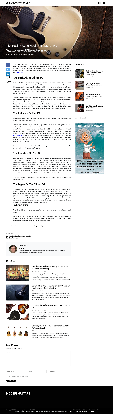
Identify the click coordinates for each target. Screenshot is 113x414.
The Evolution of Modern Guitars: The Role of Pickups (94, 95)
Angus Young (17, 135)
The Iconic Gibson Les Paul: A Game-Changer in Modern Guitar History (94, 72)
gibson (9, 226)
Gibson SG (19, 73)
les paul (21, 226)
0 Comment (32, 54)
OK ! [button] (71, 411)
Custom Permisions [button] (81, 411)
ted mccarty (28, 226)
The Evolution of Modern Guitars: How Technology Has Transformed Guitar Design (51, 287)
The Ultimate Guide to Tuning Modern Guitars (94, 107)
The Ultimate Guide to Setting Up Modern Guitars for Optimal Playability (50, 267)
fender (15, 226)
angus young (43, 226)
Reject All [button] (93, 411)
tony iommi (52, 226)
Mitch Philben (10, 54)
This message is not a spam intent (18, 376)
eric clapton (35, 226)
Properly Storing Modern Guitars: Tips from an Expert (94, 84)
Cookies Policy (63, 411)
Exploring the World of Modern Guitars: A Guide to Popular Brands (50, 326)
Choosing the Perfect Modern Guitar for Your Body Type (51, 306)
